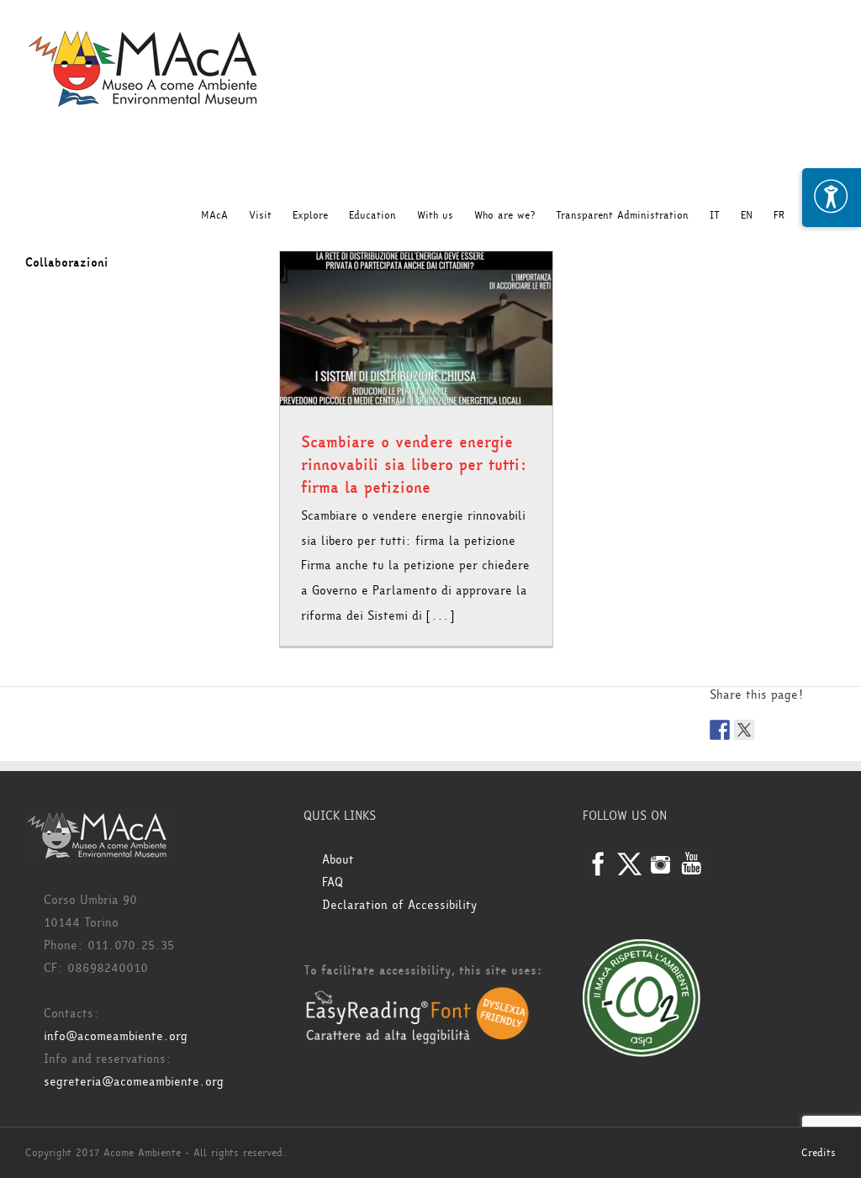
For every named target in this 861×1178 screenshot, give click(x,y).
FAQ (332, 882)
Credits (818, 1152)
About (338, 860)
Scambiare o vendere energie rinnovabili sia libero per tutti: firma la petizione (414, 465)
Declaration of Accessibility (399, 905)
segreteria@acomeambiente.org (134, 1082)
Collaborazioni (66, 263)
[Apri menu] (831, 197)
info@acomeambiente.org (116, 1036)
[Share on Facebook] (720, 730)
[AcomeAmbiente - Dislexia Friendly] (417, 996)
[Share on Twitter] (744, 730)
